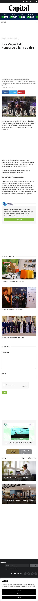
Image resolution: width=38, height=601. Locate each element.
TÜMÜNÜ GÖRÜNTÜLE (28, 458)
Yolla (4, 392)
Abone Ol (19, 219)
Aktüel (15, 38)
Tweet (14, 92)
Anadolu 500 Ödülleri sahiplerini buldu (19, 443)
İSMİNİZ (4, 373)
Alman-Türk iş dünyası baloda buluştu (12, 309)
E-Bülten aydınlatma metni (11, 569)
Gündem (10, 38)
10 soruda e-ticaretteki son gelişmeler (13, 281)
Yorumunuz (5, 352)
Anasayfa (4, 38)
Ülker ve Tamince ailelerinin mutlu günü (13, 337)
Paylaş (6, 92)
